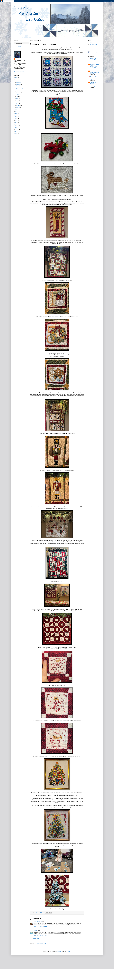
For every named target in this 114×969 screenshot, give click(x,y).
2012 (16, 129)
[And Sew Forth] (89, 51)
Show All (98, 88)
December (18, 82)
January (18, 107)
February (18, 105)
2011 (16, 131)
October (18, 91)
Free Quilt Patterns (93, 44)
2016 (16, 122)
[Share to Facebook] (50, 913)
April (17, 101)
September (18, 92)
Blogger (68, 951)
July (17, 96)
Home (57, 940)
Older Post (81, 940)
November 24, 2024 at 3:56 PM (40, 926)
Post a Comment (35, 938)
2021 (16, 113)
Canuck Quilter (93, 76)
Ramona (35, 930)
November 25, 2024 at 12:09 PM (40, 935)
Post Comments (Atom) (41, 943)
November (18, 84)
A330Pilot (59, 951)
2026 (16, 77)
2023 (16, 109)
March (17, 103)
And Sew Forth (91, 49)
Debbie (17, 58)
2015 (16, 124)
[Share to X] (48, 913)
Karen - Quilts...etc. (38, 921)
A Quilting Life (93, 58)
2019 (16, 116)
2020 (16, 115)
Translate (19, 46)
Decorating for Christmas (19, 86)
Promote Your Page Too (92, 52)
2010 (16, 133)
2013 (16, 127)
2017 (16, 120)
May (17, 100)
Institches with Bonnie (95, 71)
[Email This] (45, 913)
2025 (16, 79)
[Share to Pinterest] (51, 913)
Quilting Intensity (19, 88)
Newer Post (33, 940)
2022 (16, 111)
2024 (16, 81)
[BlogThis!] (47, 913)
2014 (16, 125)
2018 (16, 118)
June (17, 98)
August (18, 94)
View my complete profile (19, 71)
